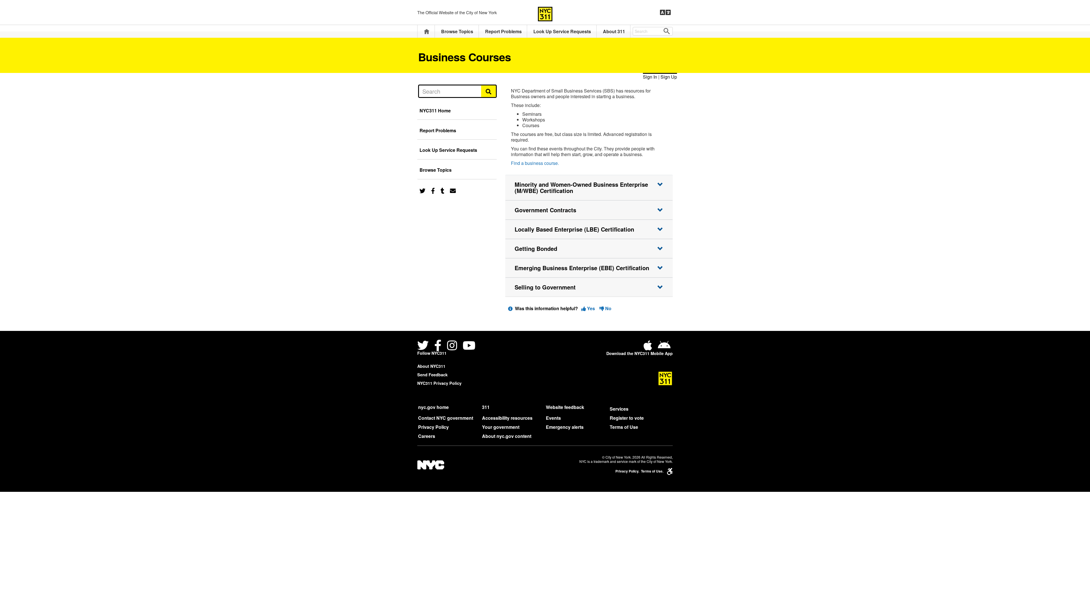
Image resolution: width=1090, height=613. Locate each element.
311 (486, 407)
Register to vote (627, 418)
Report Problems (503, 31)
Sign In (650, 77)
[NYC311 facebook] (438, 346)
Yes (591, 308)
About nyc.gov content (506, 436)
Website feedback (565, 407)
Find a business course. (535, 163)
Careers (426, 436)
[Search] (489, 91)
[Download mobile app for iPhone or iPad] (648, 347)
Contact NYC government (445, 418)
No (607, 308)
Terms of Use (624, 427)
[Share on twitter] (422, 190)
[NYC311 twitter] (424, 346)
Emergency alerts (565, 427)
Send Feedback (432, 374)
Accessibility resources (507, 418)
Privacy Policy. (627, 471)
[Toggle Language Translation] (665, 12)
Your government (500, 427)
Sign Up (669, 77)
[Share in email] (453, 190)
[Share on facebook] (433, 190)
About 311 (614, 31)
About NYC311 (431, 366)
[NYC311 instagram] (452, 346)
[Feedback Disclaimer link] (510, 308)
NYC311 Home (435, 110)
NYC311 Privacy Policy (439, 383)
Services (619, 409)
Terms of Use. (652, 471)
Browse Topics (457, 31)
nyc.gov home (433, 407)
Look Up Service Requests (562, 31)
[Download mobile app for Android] (664, 347)
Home (426, 31)
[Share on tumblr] (442, 190)
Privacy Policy (433, 427)
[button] (589, 187)
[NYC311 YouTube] (469, 346)
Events (553, 418)
